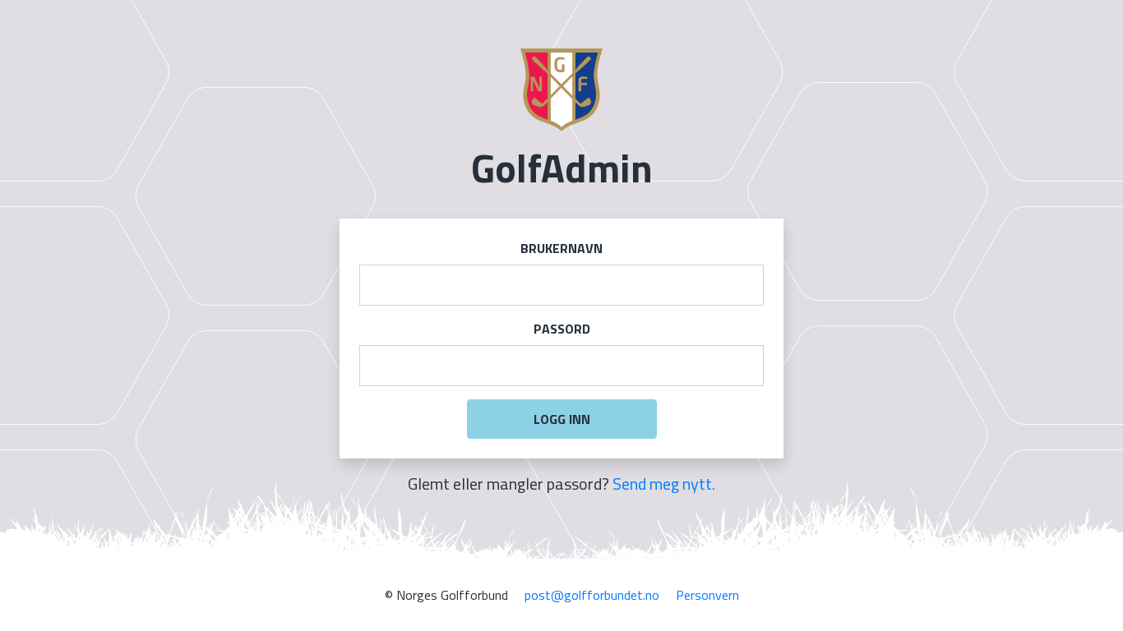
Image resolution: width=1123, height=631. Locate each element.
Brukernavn (561, 248)
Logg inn (562, 419)
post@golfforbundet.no (592, 595)
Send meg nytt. (663, 483)
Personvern (707, 595)
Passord (562, 329)
